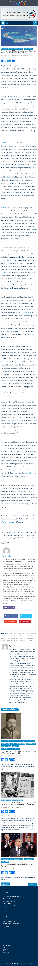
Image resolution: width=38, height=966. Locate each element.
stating (14, 322)
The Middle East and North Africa (10, 749)
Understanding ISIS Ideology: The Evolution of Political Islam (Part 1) (18, 752)
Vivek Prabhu (5, 861)
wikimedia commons (7, 522)
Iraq (33, 741)
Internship (6, 952)
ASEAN (19, 633)
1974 (4, 143)
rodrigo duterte (5, 638)
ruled (10, 251)
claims (7, 177)
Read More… (32, 830)
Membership (7, 945)
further (12, 192)
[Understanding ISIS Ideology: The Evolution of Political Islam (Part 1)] (19, 726)
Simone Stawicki (18, 807)
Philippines (33, 636)
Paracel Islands (24, 636)
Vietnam (23, 640)
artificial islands (12, 633)
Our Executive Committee (11, 924)
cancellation (28, 473)
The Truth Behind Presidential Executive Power (17, 865)
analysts (3, 272)
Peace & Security (31, 743)
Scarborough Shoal (16, 638)
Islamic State (5, 743)
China (23, 633)
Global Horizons (28, 859)
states (17, 420)
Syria (9, 746)
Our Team (6, 926)
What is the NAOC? (9, 921)
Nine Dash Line (15, 636)
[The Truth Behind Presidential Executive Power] (19, 845)
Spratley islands (10, 640)
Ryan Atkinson (28, 49)
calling (11, 260)
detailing (20, 106)
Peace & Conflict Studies (18, 743)
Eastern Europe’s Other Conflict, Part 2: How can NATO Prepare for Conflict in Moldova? (6, 884)
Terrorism (15, 746)
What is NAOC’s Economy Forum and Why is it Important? (33, 884)
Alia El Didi (4, 741)
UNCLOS (18, 640)
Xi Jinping (29, 640)
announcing (27, 312)
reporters (17, 362)
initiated (32, 229)
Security (3, 746)
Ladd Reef (7, 636)
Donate (5, 947)
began (20, 164)
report (18, 121)
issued (23, 402)
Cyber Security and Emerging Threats (11, 49)
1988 (25, 152)
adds (14, 186)
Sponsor (5, 950)
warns (14, 380)
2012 (4, 208)
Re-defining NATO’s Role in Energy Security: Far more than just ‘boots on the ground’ (18, 804)
